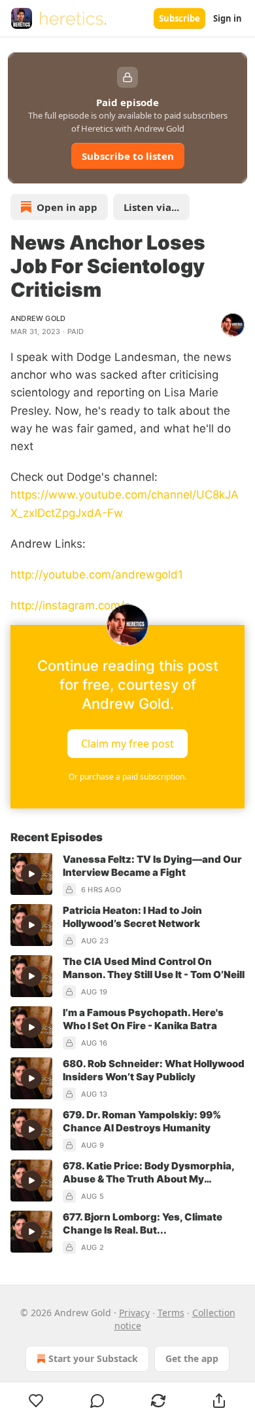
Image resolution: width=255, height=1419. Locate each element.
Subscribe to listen (128, 155)
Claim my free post (127, 743)
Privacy (134, 1312)
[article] (127, 874)
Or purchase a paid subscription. (127, 776)
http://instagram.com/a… (75, 605)
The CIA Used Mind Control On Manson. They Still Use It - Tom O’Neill (154, 968)
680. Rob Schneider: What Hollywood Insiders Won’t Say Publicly (154, 1070)
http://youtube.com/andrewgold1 (96, 574)
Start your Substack (93, 1358)
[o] (31, 873)
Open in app (67, 207)
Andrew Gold (37, 318)
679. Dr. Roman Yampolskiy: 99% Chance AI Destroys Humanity (142, 1121)
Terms (171, 1312)
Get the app (191, 1358)
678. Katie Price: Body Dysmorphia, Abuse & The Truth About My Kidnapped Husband (148, 1173)
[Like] (35, 1401)
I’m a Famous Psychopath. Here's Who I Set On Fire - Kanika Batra (143, 1019)
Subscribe (179, 18)
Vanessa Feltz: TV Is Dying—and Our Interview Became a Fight (152, 866)
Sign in (227, 18)
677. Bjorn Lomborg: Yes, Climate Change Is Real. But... (142, 1223)
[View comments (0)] (97, 1401)
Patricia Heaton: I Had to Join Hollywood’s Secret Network (132, 917)
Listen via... (151, 207)
